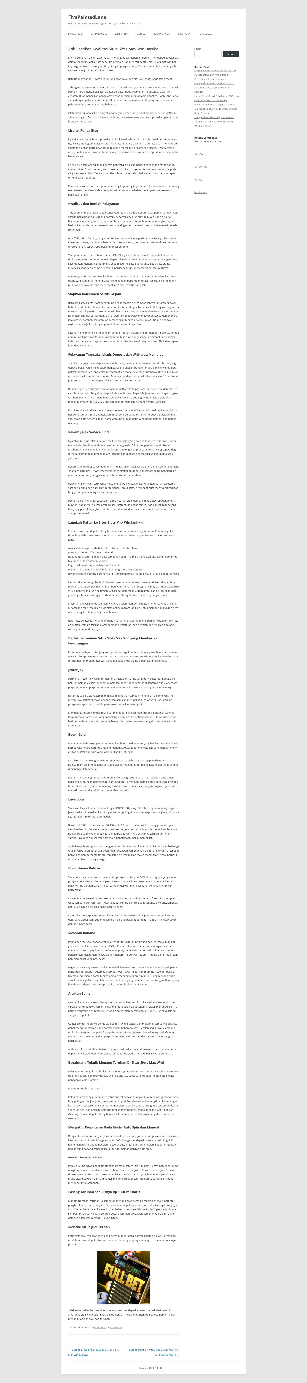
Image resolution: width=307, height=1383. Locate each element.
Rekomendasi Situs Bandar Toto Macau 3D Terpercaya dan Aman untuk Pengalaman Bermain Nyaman (215, 75)
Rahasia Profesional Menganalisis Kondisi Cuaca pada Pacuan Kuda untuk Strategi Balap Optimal (216, 109)
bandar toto (200, 192)
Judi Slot (141, 33)
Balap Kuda (183, 33)
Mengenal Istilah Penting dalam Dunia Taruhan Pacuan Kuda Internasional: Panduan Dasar (214, 121)
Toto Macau (205, 33)
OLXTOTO (163, 1368)
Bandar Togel (99, 33)
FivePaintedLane (87, 17)
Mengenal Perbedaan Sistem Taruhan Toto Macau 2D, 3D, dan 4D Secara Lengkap (214, 87)
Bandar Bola (75, 33)
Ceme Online (122, 33)
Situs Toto (199, 154)
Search (197, 48)
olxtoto (198, 179)
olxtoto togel (201, 166)
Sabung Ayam (162, 33)
